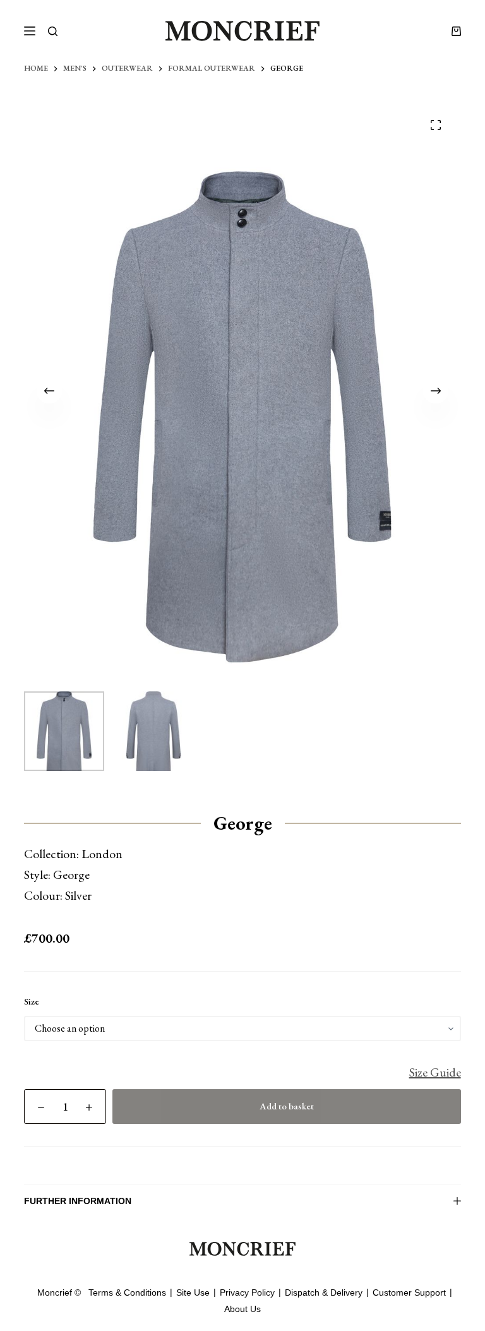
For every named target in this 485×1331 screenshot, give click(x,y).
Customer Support (409, 1292)
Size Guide (435, 1072)
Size (31, 1001)
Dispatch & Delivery (323, 1292)
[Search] (52, 31)
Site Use (193, 1292)
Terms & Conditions (127, 1292)
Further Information (77, 1201)
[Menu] (29, 31)
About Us (242, 1309)
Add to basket (287, 1106)
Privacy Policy (247, 1292)
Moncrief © (59, 1292)
